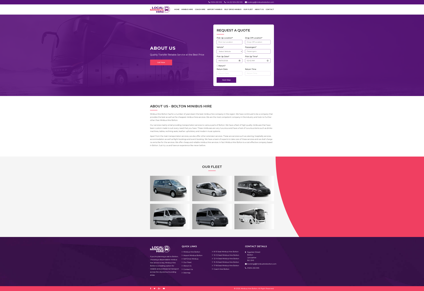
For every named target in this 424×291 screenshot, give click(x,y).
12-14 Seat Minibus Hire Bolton (226, 259)
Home (176, 9)
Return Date (222, 69)
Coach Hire (200, 9)
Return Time (250, 69)
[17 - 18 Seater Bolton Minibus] (212, 216)
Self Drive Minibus (232, 9)
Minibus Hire (187, 9)
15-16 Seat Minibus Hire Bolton (226, 262)
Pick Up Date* (223, 56)
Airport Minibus (214, 9)
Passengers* (250, 47)
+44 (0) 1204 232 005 (234, 2)
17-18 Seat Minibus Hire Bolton (226, 265)
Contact (270, 9)
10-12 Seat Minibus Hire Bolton (226, 255)
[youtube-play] (165, 288)
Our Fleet (248, 9)
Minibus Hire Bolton (191, 252)
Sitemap (186, 273)
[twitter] (156, 288)
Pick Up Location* (225, 38)
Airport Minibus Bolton (192, 255)
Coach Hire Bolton (221, 269)
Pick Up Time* (251, 56)
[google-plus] (160, 288)
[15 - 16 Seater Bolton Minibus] (170, 216)
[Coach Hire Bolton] (254, 216)
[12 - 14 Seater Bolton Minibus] (254, 188)
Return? (222, 66)
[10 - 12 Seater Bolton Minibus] (212, 188)
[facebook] (151, 288)
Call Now (161, 62)
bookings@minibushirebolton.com (260, 2)
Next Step (226, 80)
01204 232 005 (216, 2)
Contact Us (188, 269)
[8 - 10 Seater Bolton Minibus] (170, 188)
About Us (259, 9)
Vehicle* (220, 47)
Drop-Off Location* (253, 38)
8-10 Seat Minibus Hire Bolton (226, 252)
